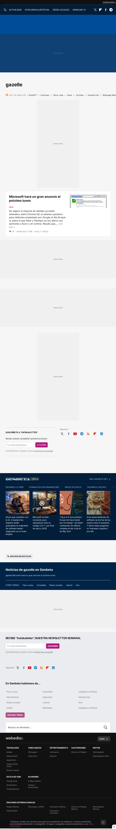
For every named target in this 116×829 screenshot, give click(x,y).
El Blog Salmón (34, 781)
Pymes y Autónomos (33, 786)
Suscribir (41, 445)
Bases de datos (73, 487)
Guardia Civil (93, 95)
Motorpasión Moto (101, 756)
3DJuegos (32, 752)
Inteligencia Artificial (88, 708)
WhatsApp (47, 708)
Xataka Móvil (12, 756)
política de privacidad (43, 451)
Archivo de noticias (20, 556)
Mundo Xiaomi (13, 770)
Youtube (75, 433)
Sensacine (54, 752)
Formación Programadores (44, 487)
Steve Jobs (58, 95)
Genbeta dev (22, 479)
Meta (69, 95)
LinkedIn (101, 433)
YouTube (80, 95)
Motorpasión (98, 752)
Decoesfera (12, 785)
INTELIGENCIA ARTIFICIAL (37, 10)
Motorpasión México (98, 808)
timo (78, 585)
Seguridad (47, 697)
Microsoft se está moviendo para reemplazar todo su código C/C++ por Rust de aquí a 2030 (43, 523)
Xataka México (13, 807)
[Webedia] (109, 2)
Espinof (53, 756)
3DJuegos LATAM (36, 807)
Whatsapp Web (109, 95)
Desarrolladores (97, 487)
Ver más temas (15, 715)
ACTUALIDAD (15, 10)
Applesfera (11, 760)
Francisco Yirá (24, 231)
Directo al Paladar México (79, 808)
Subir (102, 739)
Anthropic (45, 95)
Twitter (95, 9)
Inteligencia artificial (88, 691)
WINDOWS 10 (79, 10)
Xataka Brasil (12, 811)
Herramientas (13, 697)
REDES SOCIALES (61, 10)
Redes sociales (56, 585)
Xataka (9, 752)
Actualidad (41, 585)
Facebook (105, 9)
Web (11, 207)
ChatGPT (32, 95)
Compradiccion (13, 789)
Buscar (105, 727)
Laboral (69, 585)
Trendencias (12, 781)
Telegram (111, 9)
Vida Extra (32, 756)
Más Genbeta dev (98, 479)
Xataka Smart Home (12, 765)
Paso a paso (28, 585)
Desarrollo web (14, 487)
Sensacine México (58, 807)
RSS (88, 433)
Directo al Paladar (79, 752)
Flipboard (100, 9)
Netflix (10, 708)
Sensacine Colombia (54, 812)
